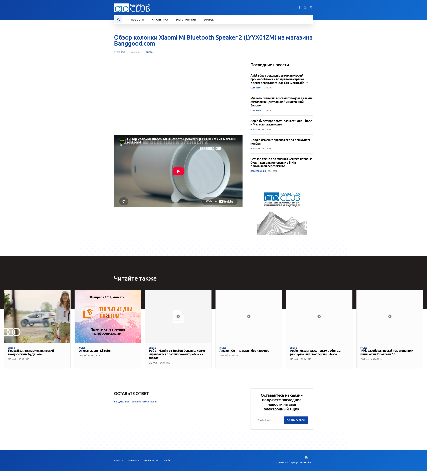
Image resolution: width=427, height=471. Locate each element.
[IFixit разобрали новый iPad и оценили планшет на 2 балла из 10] (390, 316)
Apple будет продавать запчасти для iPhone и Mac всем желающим (281, 122)
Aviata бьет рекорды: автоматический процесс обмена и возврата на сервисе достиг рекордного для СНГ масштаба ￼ (280, 79)
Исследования (258, 171)
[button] (118, 19)
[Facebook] (300, 8)
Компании (256, 88)
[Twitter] (311, 8)
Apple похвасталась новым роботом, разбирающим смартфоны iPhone (315, 352)
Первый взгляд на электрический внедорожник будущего (31, 352)
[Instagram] (305, 8)
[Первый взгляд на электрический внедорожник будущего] (37, 316)
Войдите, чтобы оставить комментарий (135, 401)
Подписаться (296, 420)
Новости (255, 129)
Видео (149, 52)
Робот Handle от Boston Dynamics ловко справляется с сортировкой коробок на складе (177, 354)
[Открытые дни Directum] (108, 316)
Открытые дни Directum (95, 350)
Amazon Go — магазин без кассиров (244, 350)
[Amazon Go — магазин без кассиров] (249, 316)
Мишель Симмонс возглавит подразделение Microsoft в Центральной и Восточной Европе (282, 101)
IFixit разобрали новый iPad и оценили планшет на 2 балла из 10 (386, 352)
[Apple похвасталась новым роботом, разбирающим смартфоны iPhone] (319, 316)
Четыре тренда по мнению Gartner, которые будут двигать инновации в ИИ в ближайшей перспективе (281, 162)
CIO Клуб (121, 52)
